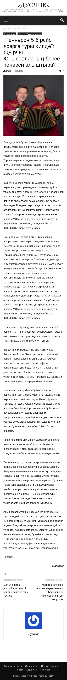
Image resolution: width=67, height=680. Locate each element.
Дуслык (7, 70)
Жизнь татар (19, 28)
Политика (45, 669)
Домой (6, 28)
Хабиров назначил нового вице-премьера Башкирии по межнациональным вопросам (50, 592)
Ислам (44, 666)
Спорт (20, 669)
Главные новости (13, 666)
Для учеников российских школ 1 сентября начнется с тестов (16, 590)
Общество (31, 669)
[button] (62, 20)
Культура (55, 666)
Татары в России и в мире (30, 34)
